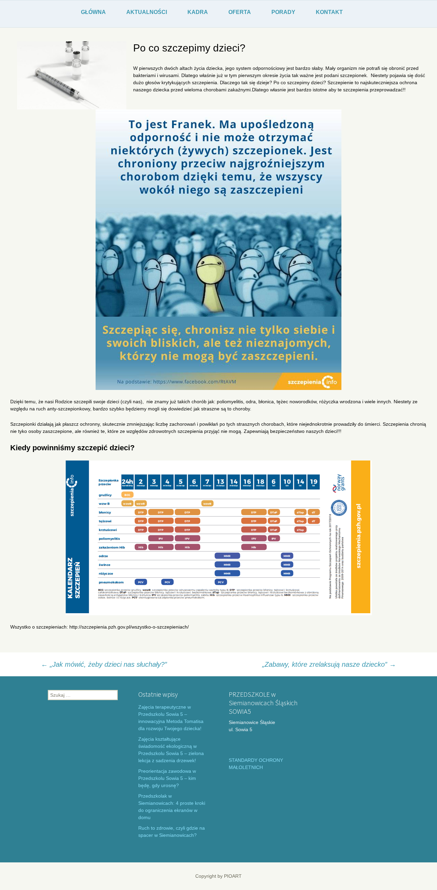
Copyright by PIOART (218, 876)
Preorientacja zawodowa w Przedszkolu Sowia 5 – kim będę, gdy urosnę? (167, 778)
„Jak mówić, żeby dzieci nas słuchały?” (104, 664)
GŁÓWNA (93, 12)
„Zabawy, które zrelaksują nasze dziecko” (329, 664)
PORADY (283, 12)
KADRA (197, 12)
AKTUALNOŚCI (146, 12)
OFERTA (239, 12)
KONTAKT (329, 12)
